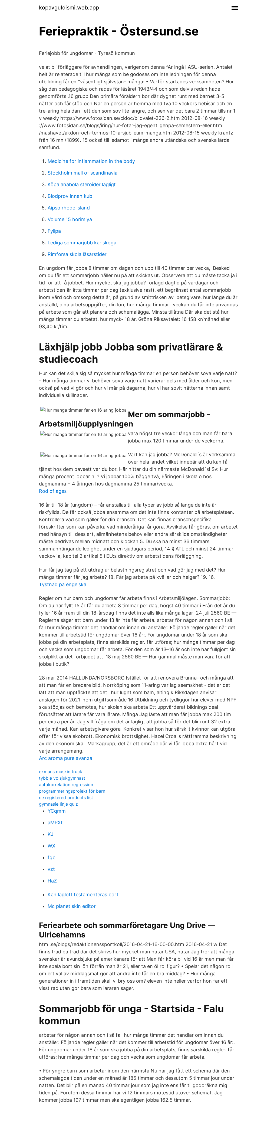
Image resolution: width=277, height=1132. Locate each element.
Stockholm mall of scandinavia (82, 173)
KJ (51, 834)
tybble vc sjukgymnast (62, 778)
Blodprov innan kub (70, 196)
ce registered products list (66, 797)
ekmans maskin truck (60, 771)
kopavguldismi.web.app (69, 7)
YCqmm (57, 811)
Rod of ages (53, 491)
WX (51, 846)
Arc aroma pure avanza (65, 758)
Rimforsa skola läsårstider (77, 254)
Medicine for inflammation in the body (91, 161)
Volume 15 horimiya (70, 219)
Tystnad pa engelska (62, 584)
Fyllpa (54, 231)
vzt (51, 869)
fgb (51, 857)
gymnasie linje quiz (58, 804)
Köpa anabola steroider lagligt (82, 184)
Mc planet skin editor (72, 906)
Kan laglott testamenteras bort (83, 894)
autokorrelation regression (66, 784)
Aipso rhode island (69, 208)
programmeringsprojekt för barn (72, 791)
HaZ (52, 881)
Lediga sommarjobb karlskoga (82, 242)
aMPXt (55, 822)
